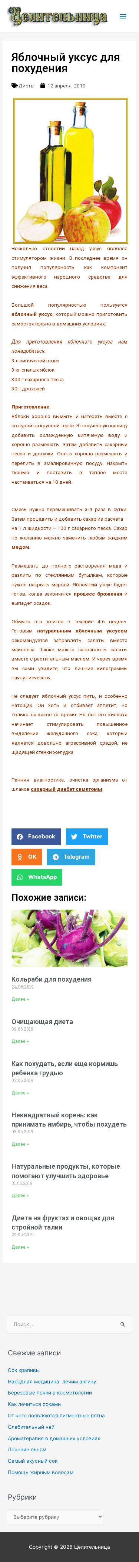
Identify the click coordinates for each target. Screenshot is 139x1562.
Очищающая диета (42, 1021)
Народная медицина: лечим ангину (52, 1382)
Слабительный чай (31, 1427)
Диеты (26, 86)
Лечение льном (27, 1449)
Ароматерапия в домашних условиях (54, 1438)
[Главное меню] (123, 16)
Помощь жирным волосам (40, 1472)
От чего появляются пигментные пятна (56, 1415)
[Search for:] (69, 1324)
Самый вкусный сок (32, 1461)
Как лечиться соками (34, 1404)
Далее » (20, 999)
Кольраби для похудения (51, 979)
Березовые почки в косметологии (50, 1393)
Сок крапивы (24, 1370)
